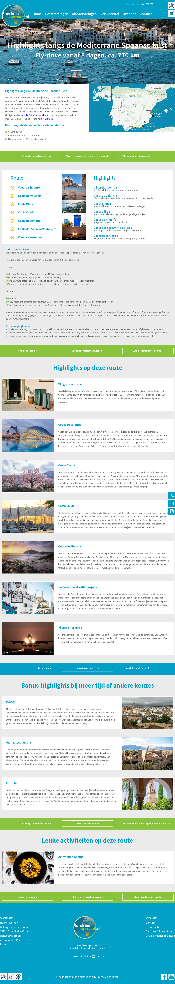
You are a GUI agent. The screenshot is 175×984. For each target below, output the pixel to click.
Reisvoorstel (109, 13)
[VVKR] (11, 976)
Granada (49, 118)
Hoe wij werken (9, 922)
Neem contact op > (87, 668)
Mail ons (149, 3)
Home (37, 13)
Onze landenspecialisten (160, 935)
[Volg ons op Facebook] (163, 976)
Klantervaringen (84, 13)
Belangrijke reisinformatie (15, 927)
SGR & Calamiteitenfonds (15, 931)
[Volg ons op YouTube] (171, 976)
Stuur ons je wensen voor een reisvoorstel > (88, 156)
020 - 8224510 (132, 3)
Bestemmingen (56, 13)
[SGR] (3, 976)
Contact (146, 13)
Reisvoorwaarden (10, 935)
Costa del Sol (25, 115)
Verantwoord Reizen (12, 940)
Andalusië (43, 115)
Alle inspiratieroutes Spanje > (148, 350)
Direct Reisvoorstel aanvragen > (88, 350)
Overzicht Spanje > (27, 350)
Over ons (129, 13)
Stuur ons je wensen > (88, 823)
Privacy (4, 944)
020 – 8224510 (82, 956)
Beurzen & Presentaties (160, 931)
